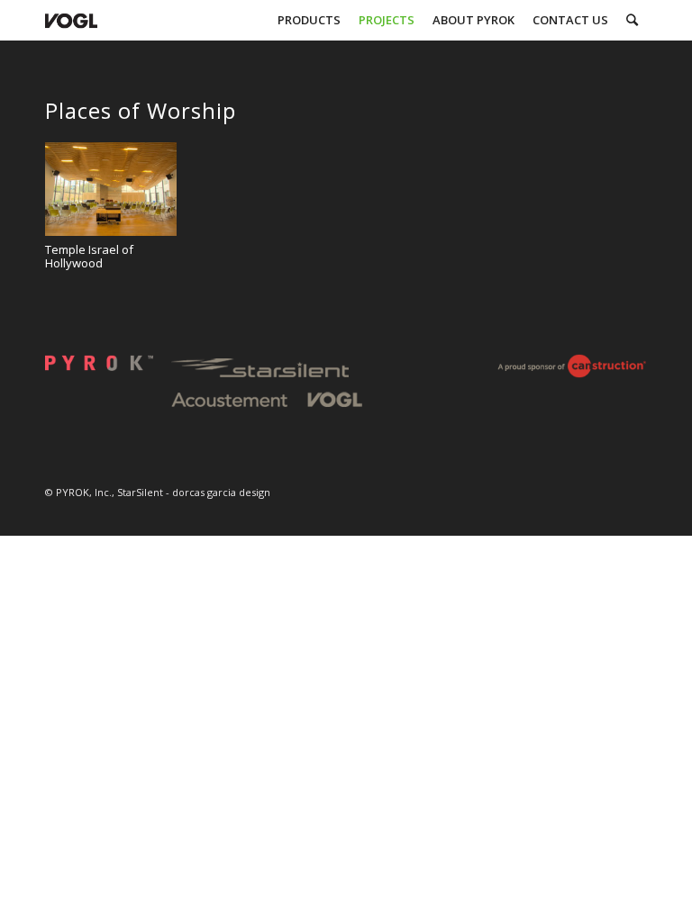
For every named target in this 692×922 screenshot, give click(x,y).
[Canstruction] (571, 373)
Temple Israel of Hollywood (89, 256)
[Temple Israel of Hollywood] (111, 189)
